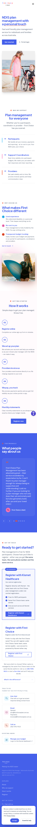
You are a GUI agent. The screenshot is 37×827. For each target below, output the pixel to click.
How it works (6, 791)
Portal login (25, 42)
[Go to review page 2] (16, 520)
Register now (19, 421)
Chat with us (9, 804)
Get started (9, 42)
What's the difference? (12, 679)
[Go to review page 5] (22, 520)
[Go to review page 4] (20, 520)
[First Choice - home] (7, 4)
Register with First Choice (15, 654)
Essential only (26, 820)
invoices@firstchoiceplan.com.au (20, 717)
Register (5, 794)
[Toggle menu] (33, 4)
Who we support (7, 788)
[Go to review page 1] (13, 520)
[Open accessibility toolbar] (33, 413)
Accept (14, 820)
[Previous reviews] (4, 521)
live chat (17, 671)
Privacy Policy (11, 816)
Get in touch (6, 246)
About (4, 785)
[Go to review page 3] (18, 520)
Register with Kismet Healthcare (16, 614)
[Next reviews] (9, 521)
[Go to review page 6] (24, 520)
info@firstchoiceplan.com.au (19, 712)
